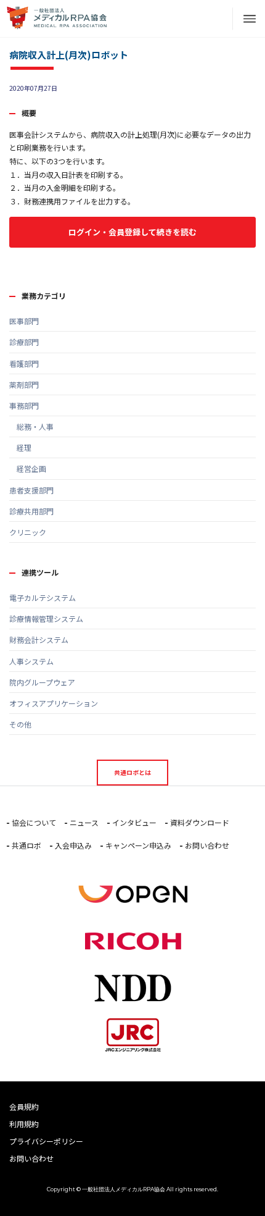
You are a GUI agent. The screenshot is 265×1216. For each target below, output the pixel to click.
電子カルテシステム (42, 597)
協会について (34, 822)
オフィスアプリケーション (53, 703)
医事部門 (24, 321)
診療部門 (24, 342)
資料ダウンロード (199, 822)
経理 (20, 447)
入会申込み (73, 845)
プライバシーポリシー (46, 1141)
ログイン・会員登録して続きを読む (132, 232)
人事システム (31, 661)
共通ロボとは (132, 772)
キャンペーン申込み (138, 845)
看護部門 (24, 363)
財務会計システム (38, 639)
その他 (20, 724)
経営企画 (27, 468)
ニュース (84, 822)
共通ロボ (26, 845)
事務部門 (24, 405)
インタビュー (134, 822)
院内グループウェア (42, 682)
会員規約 (24, 1106)
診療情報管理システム (46, 618)
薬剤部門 (24, 384)
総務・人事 (31, 426)
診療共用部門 (31, 511)
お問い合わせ (207, 845)
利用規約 (24, 1123)
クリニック (27, 532)
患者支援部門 (31, 490)
